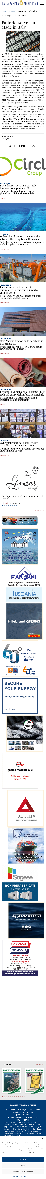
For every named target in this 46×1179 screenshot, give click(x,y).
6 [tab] (12, 505)
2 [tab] (4, 505)
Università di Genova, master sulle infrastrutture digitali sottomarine (20, 238)
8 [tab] (16, 505)
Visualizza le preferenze (23, 1171)
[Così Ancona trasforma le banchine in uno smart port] (23, 321)
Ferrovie (3, 198)
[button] (43, 1138)
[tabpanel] (23, 499)
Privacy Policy (27, 1176)
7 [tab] (14, 505)
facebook (12, 11)
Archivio (38, 1064)
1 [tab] (2, 505)
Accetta (23, 1159)
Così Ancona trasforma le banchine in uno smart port (21, 342)
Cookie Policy (17, 1176)
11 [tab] (22, 1096)
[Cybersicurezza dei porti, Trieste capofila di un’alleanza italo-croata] (23, 423)
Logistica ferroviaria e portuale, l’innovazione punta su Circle (18, 187)
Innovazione (4, 303)
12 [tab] (24, 1096)
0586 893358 (28, 1112)
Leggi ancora (23, 499)
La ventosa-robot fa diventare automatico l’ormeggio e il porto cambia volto (19, 289)
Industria (3, 404)
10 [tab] (20, 1096)
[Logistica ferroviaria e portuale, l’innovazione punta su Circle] (23, 166)
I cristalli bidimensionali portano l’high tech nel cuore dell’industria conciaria (22, 393)
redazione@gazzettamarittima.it (26, 1117)
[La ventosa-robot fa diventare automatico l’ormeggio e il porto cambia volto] (23, 268)
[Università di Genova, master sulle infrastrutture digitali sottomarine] (23, 217)
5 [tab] (10, 505)
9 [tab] (18, 1096)
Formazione (4, 249)
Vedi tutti (38, 511)
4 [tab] (8, 505)
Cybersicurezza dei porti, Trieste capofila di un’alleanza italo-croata (20, 444)
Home (4, 11)
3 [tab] (6, 505)
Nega (23, 1165)
